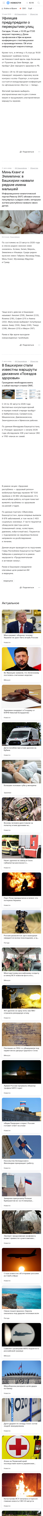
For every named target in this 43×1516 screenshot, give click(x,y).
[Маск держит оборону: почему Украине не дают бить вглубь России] (21, 627)
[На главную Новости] (15, 3)
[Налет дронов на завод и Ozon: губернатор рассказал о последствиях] (21, 852)
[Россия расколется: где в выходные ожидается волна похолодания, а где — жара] (21, 927)
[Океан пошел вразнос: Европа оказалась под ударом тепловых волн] (21, 1303)
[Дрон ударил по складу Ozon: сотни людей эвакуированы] (21, 1415)
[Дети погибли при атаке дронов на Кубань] (21, 740)
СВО (24, 8)
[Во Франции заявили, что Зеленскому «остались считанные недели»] (21, 664)
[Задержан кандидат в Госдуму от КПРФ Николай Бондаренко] (21, 702)
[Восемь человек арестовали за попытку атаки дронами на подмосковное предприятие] (21, 815)
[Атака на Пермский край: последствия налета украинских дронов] (21, 1453)
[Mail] (8, 3)
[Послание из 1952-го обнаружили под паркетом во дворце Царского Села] (21, 1040)
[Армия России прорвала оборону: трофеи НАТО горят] (21, 1077)
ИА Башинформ (21, 14)
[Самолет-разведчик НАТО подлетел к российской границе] (21, 1340)
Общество (34, 14)
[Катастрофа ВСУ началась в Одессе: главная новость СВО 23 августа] (21, 1490)
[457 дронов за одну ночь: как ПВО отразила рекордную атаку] (21, 1002)
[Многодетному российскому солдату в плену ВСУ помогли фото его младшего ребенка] (21, 965)
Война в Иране (10, 8)
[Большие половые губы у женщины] (21, 777)
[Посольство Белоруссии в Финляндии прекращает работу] (21, 1152)
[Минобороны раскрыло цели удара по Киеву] (21, 1378)
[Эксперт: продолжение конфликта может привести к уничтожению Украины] (21, 1228)
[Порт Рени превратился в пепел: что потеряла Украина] (21, 890)
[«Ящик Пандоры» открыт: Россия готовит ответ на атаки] (21, 1115)
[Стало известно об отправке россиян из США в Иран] (21, 1265)
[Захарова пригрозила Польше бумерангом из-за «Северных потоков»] (21, 1190)
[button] (21, 222)
